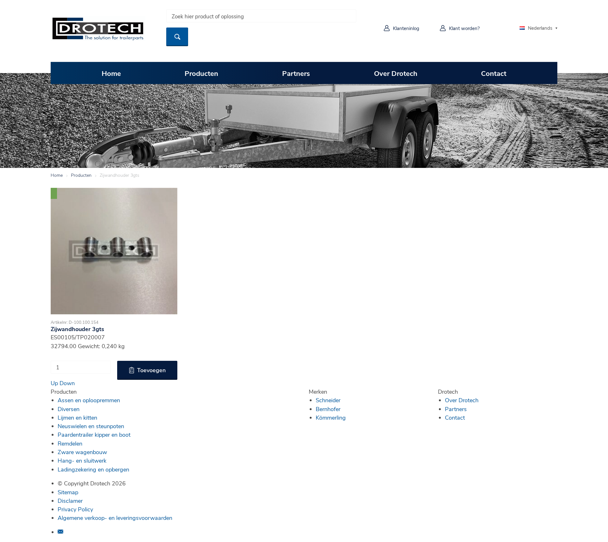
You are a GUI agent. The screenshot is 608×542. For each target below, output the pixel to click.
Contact (493, 73)
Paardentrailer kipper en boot (94, 434)
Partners (296, 73)
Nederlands (540, 28)
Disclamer (70, 500)
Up (54, 383)
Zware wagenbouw (82, 452)
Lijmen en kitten (77, 417)
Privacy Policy (75, 509)
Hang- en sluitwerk (82, 460)
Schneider (328, 400)
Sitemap (68, 492)
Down (67, 383)
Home (111, 73)
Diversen (68, 409)
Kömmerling (331, 417)
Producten (201, 73)
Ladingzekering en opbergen (93, 469)
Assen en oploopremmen (89, 400)
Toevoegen (151, 370)
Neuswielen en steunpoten (91, 426)
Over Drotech (395, 73)
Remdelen (70, 443)
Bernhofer (328, 409)
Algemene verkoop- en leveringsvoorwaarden (115, 517)
